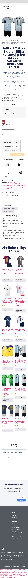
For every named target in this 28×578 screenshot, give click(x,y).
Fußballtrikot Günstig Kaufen (13, 185)
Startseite (4, 40)
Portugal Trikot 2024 (13, 187)
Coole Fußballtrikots (9, 183)
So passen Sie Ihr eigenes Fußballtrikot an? (12, 452)
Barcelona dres (13, 572)
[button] (8, 8)
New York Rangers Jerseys (14, 571)
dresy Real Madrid (22, 572)
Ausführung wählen (6, 280)
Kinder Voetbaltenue (10, 577)
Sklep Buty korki (18, 569)
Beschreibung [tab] (7, 205)
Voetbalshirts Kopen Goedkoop (19, 574)
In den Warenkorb (17, 154)
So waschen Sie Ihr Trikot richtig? (10, 458)
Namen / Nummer (7, 125)
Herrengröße (6, 109)
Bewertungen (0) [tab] (8, 211)
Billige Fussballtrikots (5, 574)
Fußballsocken (8, 136)
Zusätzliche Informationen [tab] (10, 208)
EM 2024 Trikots (10, 40)
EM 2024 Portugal (11, 182)
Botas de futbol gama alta (6, 569)
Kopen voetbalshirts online (6, 575)
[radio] (3, 113)
